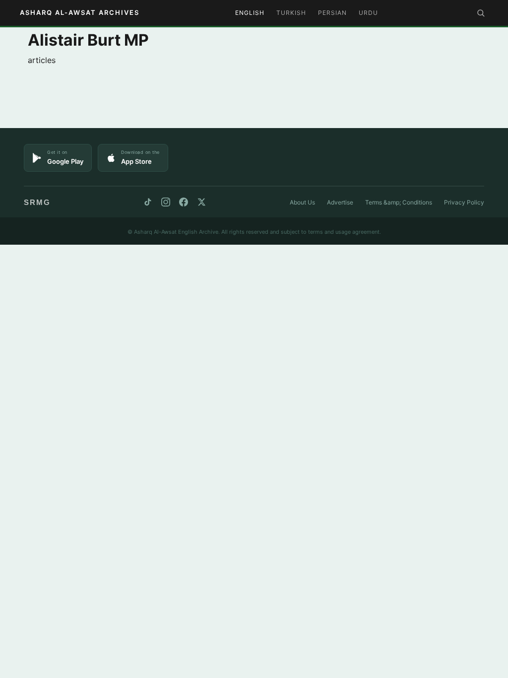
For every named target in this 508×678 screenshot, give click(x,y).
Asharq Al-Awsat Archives (79, 12)
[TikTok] (147, 202)
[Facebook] (183, 202)
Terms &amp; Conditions (398, 202)
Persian (332, 12)
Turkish (291, 12)
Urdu (368, 12)
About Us (302, 202)
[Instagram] (165, 202)
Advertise (340, 202)
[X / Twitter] (201, 202)
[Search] (480, 12)
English (249, 12)
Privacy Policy (464, 202)
